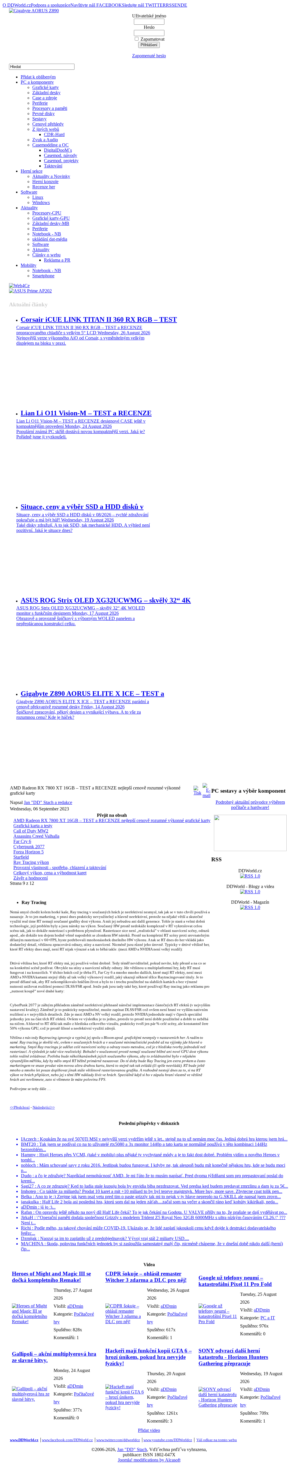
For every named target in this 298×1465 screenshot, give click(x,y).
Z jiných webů (45, 129)
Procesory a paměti (49, 108)
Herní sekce (31, 171)
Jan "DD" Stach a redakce (48, 802)
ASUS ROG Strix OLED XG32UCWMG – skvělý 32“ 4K (106, 600)
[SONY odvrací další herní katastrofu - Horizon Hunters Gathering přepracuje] (217, 1405)
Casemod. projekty (61, 160)
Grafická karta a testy (32, 825)
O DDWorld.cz (17, 5)
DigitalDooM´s (58, 150)
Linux (37, 197)
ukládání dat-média (49, 239)
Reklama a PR (57, 260)
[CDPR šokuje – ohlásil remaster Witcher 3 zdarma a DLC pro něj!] (124, 1321)
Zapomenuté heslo (149, 55)
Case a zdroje (44, 97)
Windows (41, 202)
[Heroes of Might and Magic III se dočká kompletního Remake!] (31, 1321)
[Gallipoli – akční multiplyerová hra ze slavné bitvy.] (31, 1399)
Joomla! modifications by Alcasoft (149, 1459)
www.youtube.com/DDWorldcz (167, 1440)
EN (177, 5)
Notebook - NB (46, 233)
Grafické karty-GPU (51, 218)
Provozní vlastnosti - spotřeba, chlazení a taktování (59, 867)
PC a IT (267, 1317)
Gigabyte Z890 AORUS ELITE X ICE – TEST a (92, 693)
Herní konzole (45, 181)
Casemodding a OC (50, 144)
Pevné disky (43, 113)
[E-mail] (206, 789)
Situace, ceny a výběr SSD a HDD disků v (82, 506)
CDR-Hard (54, 134)
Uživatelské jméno (149, 15)
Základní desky (46, 92)
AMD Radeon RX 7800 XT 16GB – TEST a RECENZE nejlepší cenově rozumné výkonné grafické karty (111, 820)
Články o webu (46, 254)
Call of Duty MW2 (30, 830)
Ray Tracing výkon (31, 862)
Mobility (28, 265)
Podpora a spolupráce (50, 5)
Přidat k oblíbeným (38, 76)
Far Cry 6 (22, 841)
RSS (170, 5)
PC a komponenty (37, 82)
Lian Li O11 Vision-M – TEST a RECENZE (86, 413)
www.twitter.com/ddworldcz (118, 1440)
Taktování (53, 165)
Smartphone (43, 275)
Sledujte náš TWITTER (144, 5)
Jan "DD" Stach (132, 1449)
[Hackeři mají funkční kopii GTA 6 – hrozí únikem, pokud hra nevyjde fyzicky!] (124, 1407)
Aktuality (29, 207)
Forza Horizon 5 (28, 851)
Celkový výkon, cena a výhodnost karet (49, 872)
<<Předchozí (20, 1107)
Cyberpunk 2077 (29, 846)
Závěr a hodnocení (30, 878)
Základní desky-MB (50, 223)
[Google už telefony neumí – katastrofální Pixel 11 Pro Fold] (217, 1321)
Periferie (40, 103)
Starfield (21, 857)
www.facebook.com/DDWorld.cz (67, 1440)
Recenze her (43, 186)
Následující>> (44, 1107)
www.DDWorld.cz (24, 1440)
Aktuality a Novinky (51, 176)
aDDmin (75, 1306)
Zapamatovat (152, 39)
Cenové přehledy (48, 124)
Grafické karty (45, 87)
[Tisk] (197, 789)
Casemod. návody (60, 155)
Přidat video (149, 1430)
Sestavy (39, 118)
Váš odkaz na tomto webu (216, 1440)
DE (184, 5)
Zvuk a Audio (45, 139)
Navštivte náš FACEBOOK (96, 5)
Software (29, 192)
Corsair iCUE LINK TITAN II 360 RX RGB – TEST (99, 319)
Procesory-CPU (46, 212)
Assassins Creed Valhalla (36, 836)
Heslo (149, 27)
